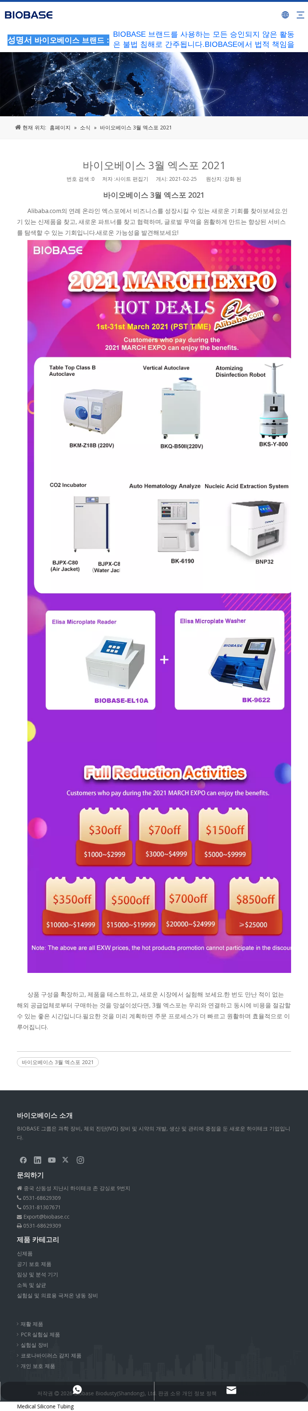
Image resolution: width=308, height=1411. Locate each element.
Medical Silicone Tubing (45, 1406)
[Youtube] (52, 1160)
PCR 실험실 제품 (40, 1334)
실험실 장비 (34, 1344)
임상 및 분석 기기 (37, 1274)
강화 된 (233, 178)
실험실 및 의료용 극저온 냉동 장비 (57, 1295)
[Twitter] (66, 1160)
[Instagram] (80, 1160)
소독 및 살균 (31, 1284)
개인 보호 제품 (38, 1365)
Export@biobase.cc (46, 1216)
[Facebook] (23, 1160)
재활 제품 (32, 1323)
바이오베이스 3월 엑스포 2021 (58, 1062)
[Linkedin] (38, 1160)
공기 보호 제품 (34, 1263)
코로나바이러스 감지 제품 (51, 1355)
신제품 (25, 1253)
